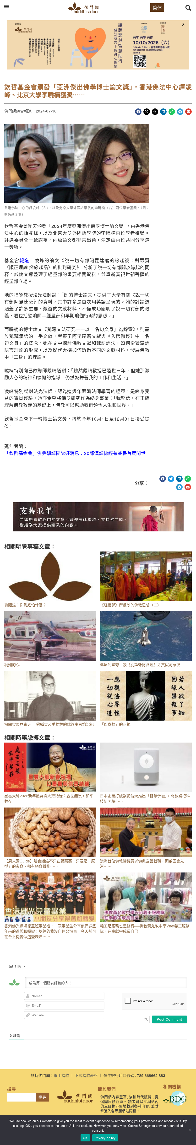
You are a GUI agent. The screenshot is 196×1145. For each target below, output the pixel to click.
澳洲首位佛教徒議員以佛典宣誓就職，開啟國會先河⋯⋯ (142, 863)
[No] (190, 1130)
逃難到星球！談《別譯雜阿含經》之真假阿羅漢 (140, 664)
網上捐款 (61, 1075)
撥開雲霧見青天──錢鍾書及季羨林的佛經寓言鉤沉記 (49, 724)
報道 (24, 260)
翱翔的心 (12, 664)
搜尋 (42, 1097)
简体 (157, 7)
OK (85, 1138)
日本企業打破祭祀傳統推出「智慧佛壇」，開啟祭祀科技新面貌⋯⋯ (145, 798)
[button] (6, 6)
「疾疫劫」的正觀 (115, 724)
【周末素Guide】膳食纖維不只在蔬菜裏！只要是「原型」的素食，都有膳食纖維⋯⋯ (49, 863)
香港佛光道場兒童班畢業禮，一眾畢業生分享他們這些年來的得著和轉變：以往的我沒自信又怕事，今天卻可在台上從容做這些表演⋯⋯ (50, 931)
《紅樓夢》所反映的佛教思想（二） (130, 605)
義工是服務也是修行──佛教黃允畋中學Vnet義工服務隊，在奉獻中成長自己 (145, 928)
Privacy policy (105, 1138)
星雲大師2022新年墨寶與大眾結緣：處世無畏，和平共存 (48, 798)
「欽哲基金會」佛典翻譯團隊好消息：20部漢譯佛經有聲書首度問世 (75, 453)
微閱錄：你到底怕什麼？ (25, 605)
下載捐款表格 (86, 1075)
